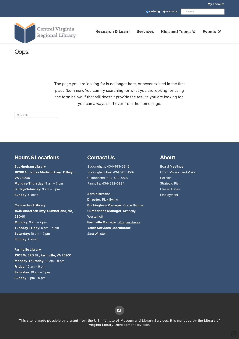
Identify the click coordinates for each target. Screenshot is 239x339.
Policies (165, 178)
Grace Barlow (133, 205)
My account (216, 4)
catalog (154, 11)
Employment (169, 195)
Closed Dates (170, 189)
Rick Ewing (110, 199)
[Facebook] (119, 310)
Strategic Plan (170, 183)
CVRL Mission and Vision (178, 172)
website (171, 11)
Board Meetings (171, 166)
